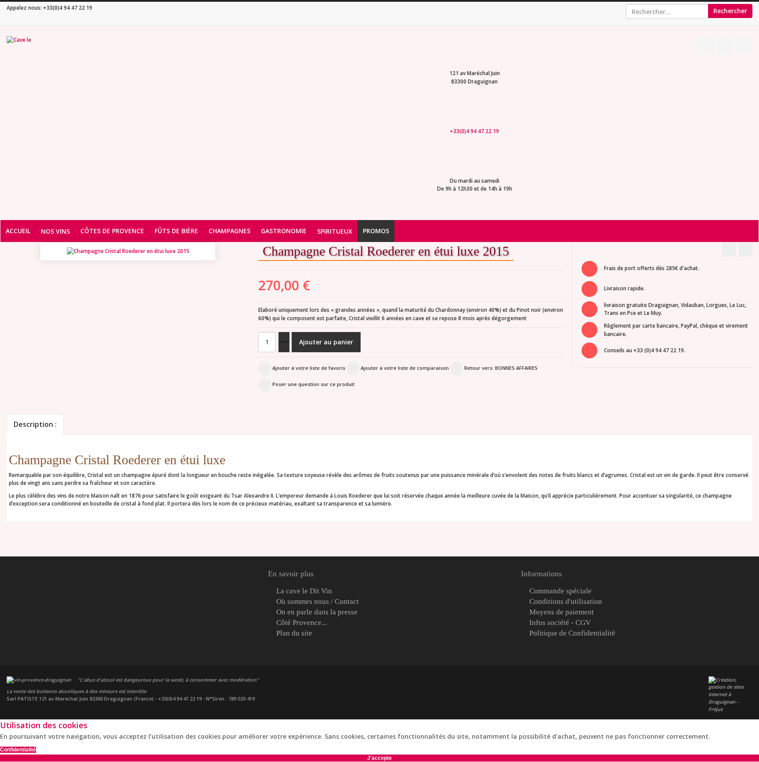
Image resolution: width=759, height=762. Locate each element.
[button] (567, 256)
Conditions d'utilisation (565, 602)
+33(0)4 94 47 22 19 (67, 7)
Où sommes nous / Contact (317, 602)
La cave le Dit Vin (304, 591)
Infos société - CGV (560, 623)
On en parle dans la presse (317, 612)
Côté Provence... (301, 623)
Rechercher (730, 11)
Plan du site (294, 633)
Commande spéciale (560, 591)
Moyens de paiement (561, 612)
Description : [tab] (35, 424)
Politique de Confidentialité (572, 633)
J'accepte (379, 758)
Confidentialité (18, 750)
